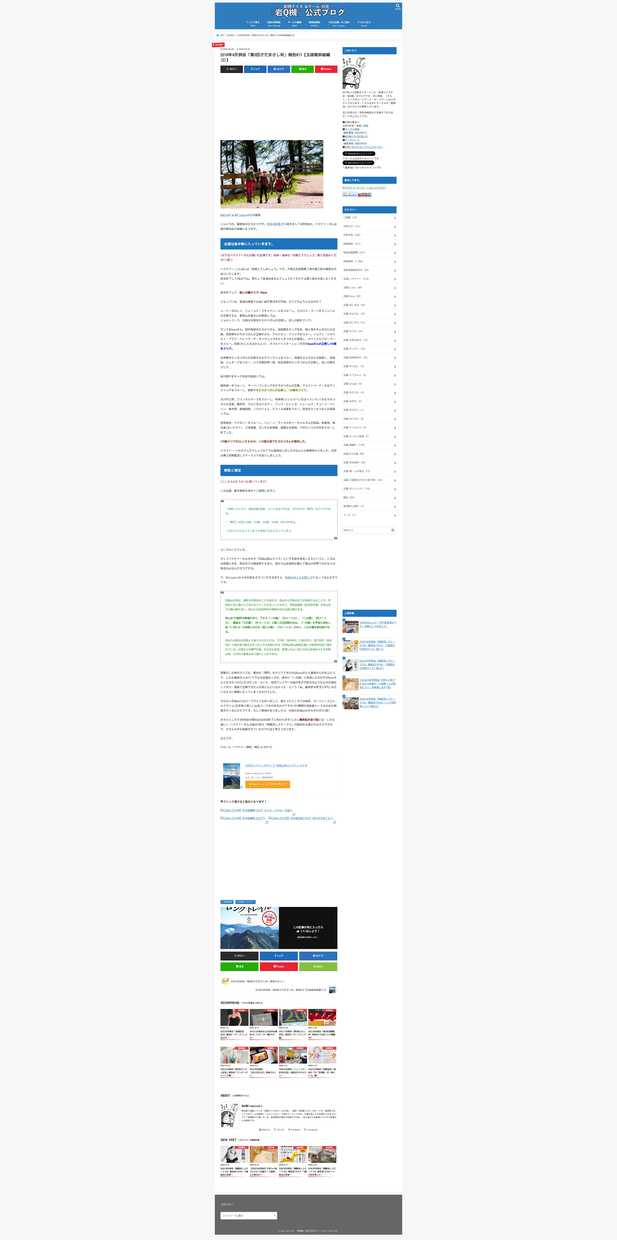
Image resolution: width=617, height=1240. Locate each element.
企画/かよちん (354, 313)
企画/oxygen (352, 384)
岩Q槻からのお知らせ (356, 136)
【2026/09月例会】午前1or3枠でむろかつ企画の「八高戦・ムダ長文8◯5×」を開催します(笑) (377, 684)
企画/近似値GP (354, 462)
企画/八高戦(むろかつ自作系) (363, 480)
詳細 (365, 126)
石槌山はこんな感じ (297, 577)
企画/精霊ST (354, 445)
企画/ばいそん (354, 322)
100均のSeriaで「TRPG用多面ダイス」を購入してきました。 (378, 624)
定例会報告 (314, 24)
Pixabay (242, 215)
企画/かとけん (353, 392)
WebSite (266, 1129)
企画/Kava (352, 296)
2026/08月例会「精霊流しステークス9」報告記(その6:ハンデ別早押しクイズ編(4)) (377, 703)
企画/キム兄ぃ (353, 366)
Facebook (295, 1129)
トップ (349, 515)
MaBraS (224, 215)
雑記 (349, 497)
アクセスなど (364, 24)
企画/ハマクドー (247, 902)
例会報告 (228, 902)
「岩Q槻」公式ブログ (305, 1231)
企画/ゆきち (352, 401)
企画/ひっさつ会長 (356, 436)
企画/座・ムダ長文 (356, 471)
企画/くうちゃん (355, 375)
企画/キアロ (353, 331)
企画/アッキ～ (354, 349)
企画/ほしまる (354, 305)
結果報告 (352, 244)
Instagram (312, 1129)
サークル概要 (294, 24)
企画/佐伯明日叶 (355, 357)
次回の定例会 (274, 24)
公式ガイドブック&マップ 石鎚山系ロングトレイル (274, 765)
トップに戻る (253, 24)
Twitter (281, 1129)
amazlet (257, 773)
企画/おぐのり (353, 419)
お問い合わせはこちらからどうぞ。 (364, 147)
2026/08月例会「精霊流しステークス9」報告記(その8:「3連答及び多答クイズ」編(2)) (377, 664)
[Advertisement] (278, 108)
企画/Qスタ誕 (353, 454)
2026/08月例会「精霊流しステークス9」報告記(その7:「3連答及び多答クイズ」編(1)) (377, 645)
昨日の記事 (274, 224)
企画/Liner (352, 287)
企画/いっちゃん (355, 427)
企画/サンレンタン (356, 488)
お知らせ (352, 226)
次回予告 (352, 235)
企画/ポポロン (353, 410)
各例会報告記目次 (356, 270)
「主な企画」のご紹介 (338, 24)
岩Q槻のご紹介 (353, 506)
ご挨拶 (350, 217)
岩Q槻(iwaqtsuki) (252, 1106)
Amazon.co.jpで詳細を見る (267, 784)
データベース (352, 140)
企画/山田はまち (355, 340)
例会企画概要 (354, 252)
